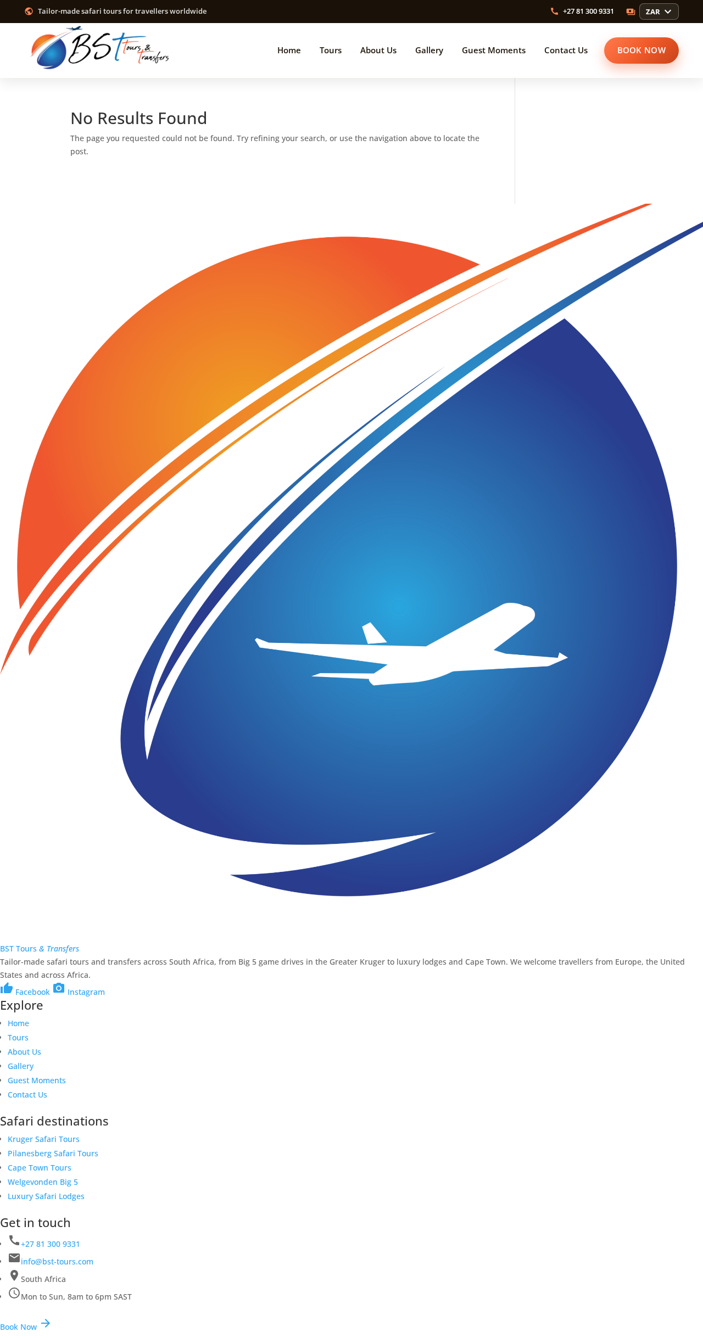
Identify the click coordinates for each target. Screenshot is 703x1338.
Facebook (25, 992)
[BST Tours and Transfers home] (101, 50)
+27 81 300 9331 (50, 1244)
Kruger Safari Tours (44, 1139)
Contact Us (27, 1094)
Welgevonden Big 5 (43, 1182)
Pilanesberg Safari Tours (53, 1153)
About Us (24, 1051)
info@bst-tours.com (57, 1261)
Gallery (21, 1066)
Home (18, 1023)
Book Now (26, 1327)
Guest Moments (37, 1080)
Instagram (78, 992)
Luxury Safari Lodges (46, 1196)
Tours (18, 1037)
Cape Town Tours (39, 1167)
